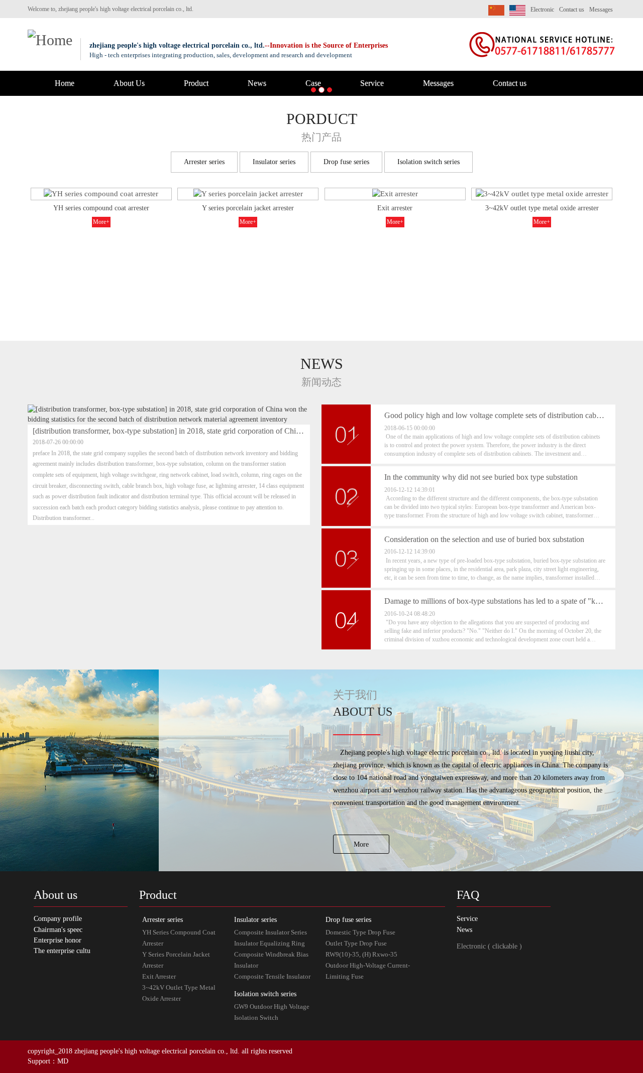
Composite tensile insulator (272, 976)
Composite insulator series (270, 932)
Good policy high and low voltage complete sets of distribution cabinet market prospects (494, 415)
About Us (129, 83)
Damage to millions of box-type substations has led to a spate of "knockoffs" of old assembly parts (494, 601)
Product (196, 83)
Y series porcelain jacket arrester (248, 208)
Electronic (542, 9)
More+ (101, 221)
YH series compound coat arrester (101, 208)
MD (62, 1061)
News (257, 83)
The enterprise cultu (62, 951)
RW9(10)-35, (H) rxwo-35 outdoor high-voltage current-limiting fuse (368, 965)
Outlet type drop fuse (356, 943)
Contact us (571, 9)
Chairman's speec (58, 929)
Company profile (58, 918)
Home (64, 83)
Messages (601, 9)
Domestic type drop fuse (360, 932)
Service (372, 83)
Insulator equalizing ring (269, 943)
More (361, 844)
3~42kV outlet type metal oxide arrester (542, 208)
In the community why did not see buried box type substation (481, 477)
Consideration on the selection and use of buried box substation (484, 539)
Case (313, 83)
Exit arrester (394, 208)
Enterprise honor (57, 940)
